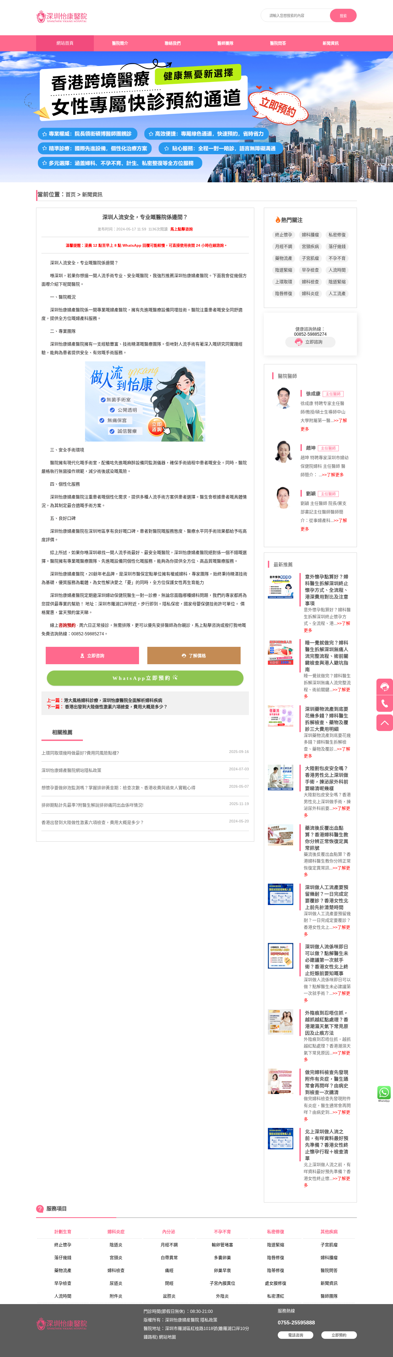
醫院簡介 (120, 43)
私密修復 (337, 235)
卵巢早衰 (222, 1270)
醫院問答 (278, 43)
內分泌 (169, 1232)
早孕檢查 (310, 270)
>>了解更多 (333, 475)
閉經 (169, 1283)
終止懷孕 (283, 235)
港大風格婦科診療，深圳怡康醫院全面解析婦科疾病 (113, 700)
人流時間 (337, 270)
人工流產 (337, 293)
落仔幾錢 (337, 246)
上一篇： (55, 700)
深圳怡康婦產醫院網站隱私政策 (71, 770)
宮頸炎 (116, 1257)
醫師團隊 (225, 43)
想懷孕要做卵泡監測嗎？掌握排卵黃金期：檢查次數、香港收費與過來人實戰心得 (118, 788)
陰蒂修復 (275, 1270)
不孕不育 (337, 258)
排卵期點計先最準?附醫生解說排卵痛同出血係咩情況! (92, 805)
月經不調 (283, 246)
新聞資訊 (331, 43)
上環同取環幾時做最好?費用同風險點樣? (80, 753)
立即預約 (339, 1335)
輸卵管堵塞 (222, 1245)
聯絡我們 (173, 43)
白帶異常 (169, 1257)
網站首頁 (65, 43)
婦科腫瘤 (310, 235)
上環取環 (283, 282)
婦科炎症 (310, 293)
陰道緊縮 (283, 270)
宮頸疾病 (310, 246)
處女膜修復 (275, 1283)
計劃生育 (62, 1232)
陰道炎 (116, 1245)
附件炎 (116, 1296)
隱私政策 (208, 1320)
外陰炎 (222, 1296)
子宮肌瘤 (310, 258)
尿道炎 (116, 1283)
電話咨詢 (295, 1335)
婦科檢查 (310, 282)
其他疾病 (329, 1232)
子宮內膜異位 (222, 1283)
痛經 (169, 1270)
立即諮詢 (313, 342)
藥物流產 (283, 258)
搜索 (343, 16)
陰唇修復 (283, 293)
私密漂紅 (275, 1296)
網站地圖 (167, 1337)
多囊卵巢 (222, 1257)
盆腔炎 (169, 1296)
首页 (71, 195)
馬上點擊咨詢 (181, 229)
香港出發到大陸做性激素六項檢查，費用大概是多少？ (116, 707)
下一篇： (55, 707)
